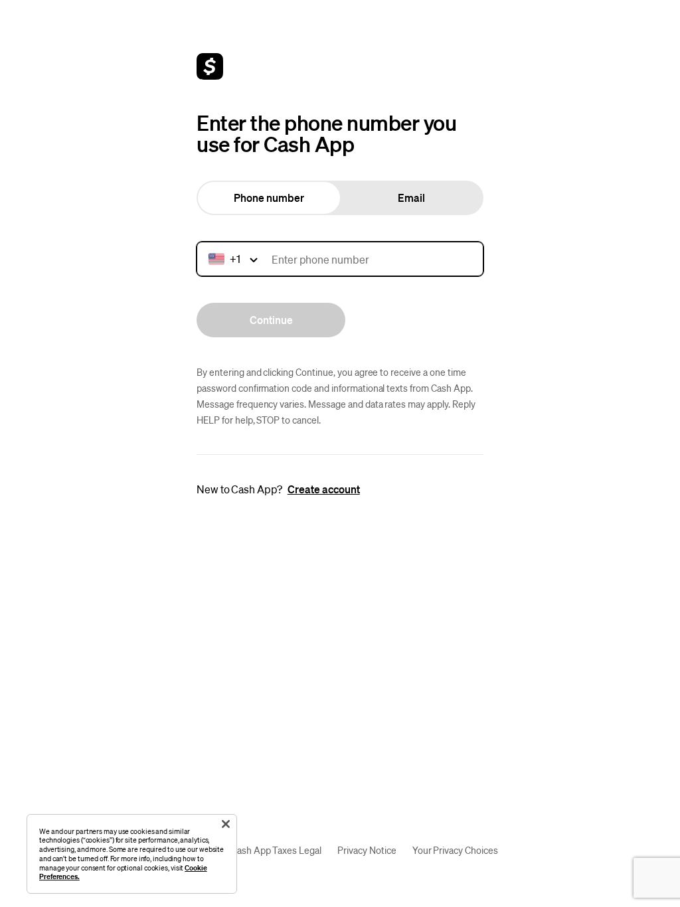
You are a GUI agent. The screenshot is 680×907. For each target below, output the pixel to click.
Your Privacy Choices (455, 850)
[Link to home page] (210, 66)
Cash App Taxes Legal (276, 850)
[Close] (225, 824)
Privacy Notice (366, 850)
